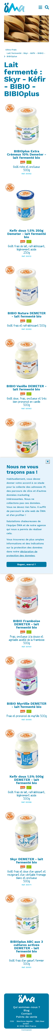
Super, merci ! (26, 564)
